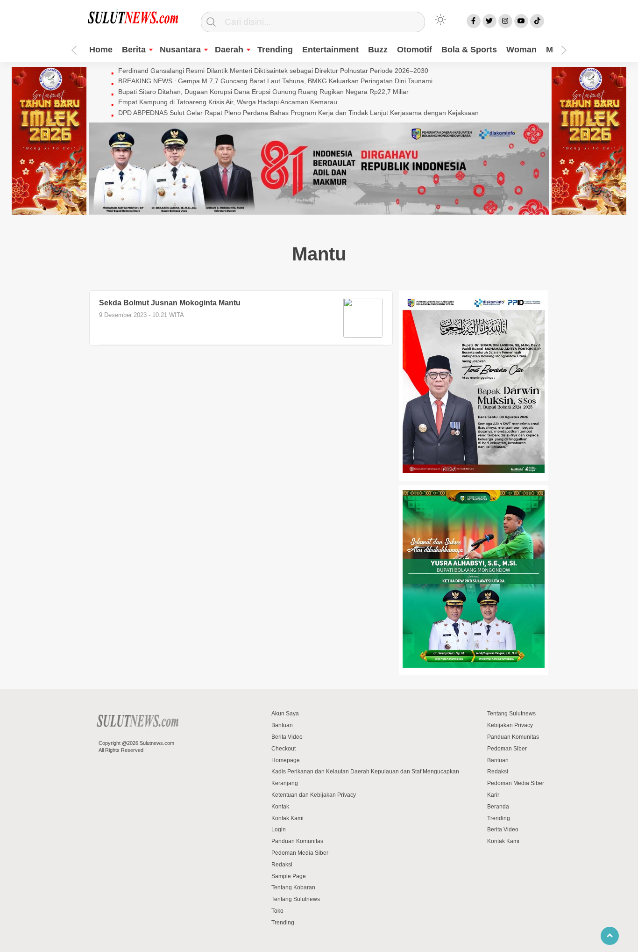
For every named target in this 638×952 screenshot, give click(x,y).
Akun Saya (285, 713)
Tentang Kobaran (293, 887)
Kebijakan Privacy (510, 725)
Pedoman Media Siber (299, 853)
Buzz (378, 49)
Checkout (283, 748)
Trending (275, 49)
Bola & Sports (469, 49)
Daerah (229, 49)
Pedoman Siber (507, 748)
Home (101, 49)
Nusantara (180, 49)
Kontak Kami (287, 818)
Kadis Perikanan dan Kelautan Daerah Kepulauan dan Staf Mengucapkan (365, 771)
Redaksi (281, 864)
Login (278, 829)
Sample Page (288, 876)
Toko (277, 911)
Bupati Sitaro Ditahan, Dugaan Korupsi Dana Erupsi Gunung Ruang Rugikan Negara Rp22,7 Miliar (263, 91)
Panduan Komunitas (297, 841)
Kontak (280, 806)
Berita (134, 49)
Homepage (285, 760)
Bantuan (282, 725)
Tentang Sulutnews (295, 899)
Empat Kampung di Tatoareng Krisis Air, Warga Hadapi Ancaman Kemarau (227, 102)
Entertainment (330, 49)
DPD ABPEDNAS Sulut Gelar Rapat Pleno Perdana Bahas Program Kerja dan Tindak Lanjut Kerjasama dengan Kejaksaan (298, 112)
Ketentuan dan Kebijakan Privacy (313, 795)
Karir (493, 795)
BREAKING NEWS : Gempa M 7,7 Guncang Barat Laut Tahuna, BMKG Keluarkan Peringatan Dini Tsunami (275, 81)
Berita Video (287, 737)
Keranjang (284, 783)
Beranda (498, 806)
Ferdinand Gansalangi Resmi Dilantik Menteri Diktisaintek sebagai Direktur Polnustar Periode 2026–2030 (273, 70)
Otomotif (414, 49)
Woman (521, 49)
